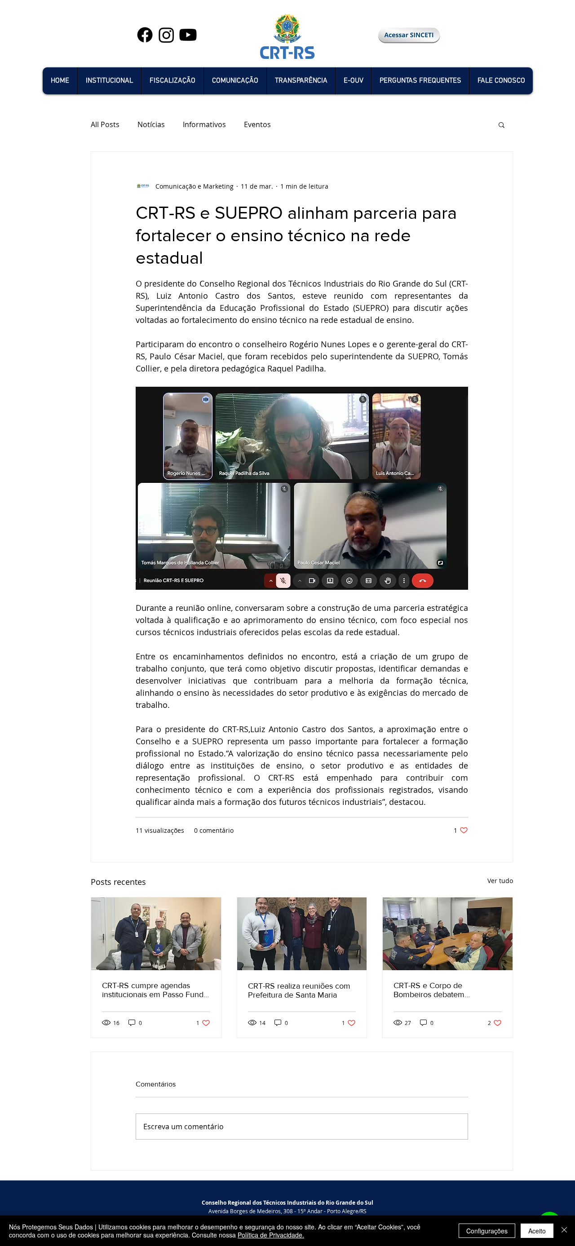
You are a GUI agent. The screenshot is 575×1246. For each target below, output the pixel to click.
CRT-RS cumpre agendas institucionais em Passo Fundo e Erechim (155, 990)
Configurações (487, 1230)
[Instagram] (166, 35)
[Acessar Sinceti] (409, 34)
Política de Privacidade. (271, 1234)
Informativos (204, 124)
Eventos (257, 124)
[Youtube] (188, 35)
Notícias (151, 124)
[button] (109, 80)
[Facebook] (145, 35)
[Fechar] (564, 1231)
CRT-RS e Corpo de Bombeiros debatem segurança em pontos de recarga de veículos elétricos (444, 990)
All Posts (105, 124)
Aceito (537, 1230)
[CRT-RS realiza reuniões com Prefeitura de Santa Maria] (302, 933)
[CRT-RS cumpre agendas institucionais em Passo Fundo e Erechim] (156, 933)
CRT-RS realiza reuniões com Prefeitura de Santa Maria (299, 990)
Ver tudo (500, 880)
